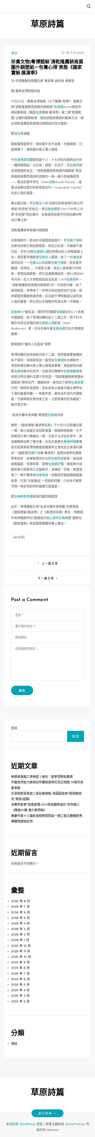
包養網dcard (63, 107)
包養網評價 (68, 441)
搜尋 (14, 728)
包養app (36, 262)
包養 (39, 112)
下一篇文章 (46, 578)
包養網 (71, 279)
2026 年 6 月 (20, 912)
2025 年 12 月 (21, 945)
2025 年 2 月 (20, 1001)
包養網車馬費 (23, 496)
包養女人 (39, 203)
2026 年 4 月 (20, 923)
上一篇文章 (50, 563)
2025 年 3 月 (20, 995)
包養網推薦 (71, 371)
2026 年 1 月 (20, 940)
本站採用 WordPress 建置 (25, 1124)
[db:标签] (19, 537)
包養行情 (73, 240)
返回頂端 (45, 1113)
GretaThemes (75, 1124)
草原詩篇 (47, 24)
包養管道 (57, 458)
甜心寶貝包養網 (57, 518)
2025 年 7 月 (20, 973)
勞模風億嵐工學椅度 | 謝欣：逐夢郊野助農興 (42, 776)
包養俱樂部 (22, 159)
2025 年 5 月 (20, 984)
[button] (89, 6)
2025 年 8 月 (20, 967)
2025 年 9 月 (20, 962)
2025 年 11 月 (20, 951)
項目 (14, 53)
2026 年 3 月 (20, 929)
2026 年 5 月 (20, 918)
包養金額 (51, 209)
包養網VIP (18, 312)
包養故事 (76, 257)
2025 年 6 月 (20, 979)
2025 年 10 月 (21, 956)
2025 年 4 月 (20, 990)
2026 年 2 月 (20, 934)
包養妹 (18, 371)
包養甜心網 (41, 251)
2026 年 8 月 (20, 901)
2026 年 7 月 (20, 906)
